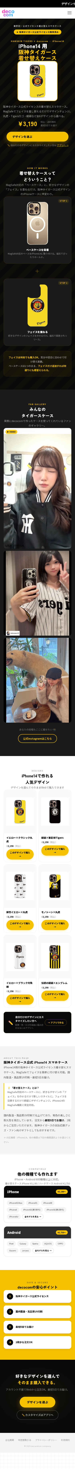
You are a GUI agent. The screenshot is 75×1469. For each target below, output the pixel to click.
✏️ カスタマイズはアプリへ (37, 1415)
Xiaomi (12, 1250)
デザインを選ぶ (22, 136)
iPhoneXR (47, 1202)
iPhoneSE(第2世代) (55, 1209)
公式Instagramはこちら (37, 738)
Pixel (11, 1243)
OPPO (60, 1243)
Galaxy (23, 1243)
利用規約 (65, 1439)
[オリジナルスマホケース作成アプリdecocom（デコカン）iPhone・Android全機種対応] (8, 12)
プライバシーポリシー (46, 1439)
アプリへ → (62, 145)
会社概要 (9, 1439)
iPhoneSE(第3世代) (31, 1209)
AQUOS (48, 1243)
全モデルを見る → (33, 1216)
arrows (25, 1250)
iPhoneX (13, 1209)
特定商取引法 (24, 1439)
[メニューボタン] (69, 12)
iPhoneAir (13, 1216)
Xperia (35, 1243)
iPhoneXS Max (15, 1202)
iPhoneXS (32, 1202)
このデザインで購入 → (20, 854)
